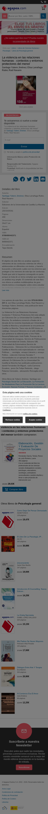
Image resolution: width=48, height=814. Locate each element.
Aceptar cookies (35, 420)
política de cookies (30, 414)
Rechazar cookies (12, 420)
